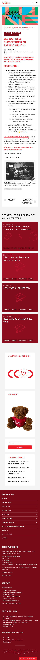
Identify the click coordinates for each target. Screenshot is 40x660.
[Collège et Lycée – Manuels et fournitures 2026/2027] (20, 236)
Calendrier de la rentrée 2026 (18, 468)
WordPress (32, 652)
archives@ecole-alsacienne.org (11, 596)
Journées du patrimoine (13, 189)
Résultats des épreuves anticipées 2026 (16, 259)
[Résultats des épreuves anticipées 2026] (20, 267)
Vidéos (4, 538)
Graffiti (5, 530)
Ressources (6, 514)
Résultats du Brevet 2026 (16, 288)
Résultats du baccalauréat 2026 (18, 320)
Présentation (6, 510)
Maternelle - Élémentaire (11, 35)
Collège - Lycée (16, 32)
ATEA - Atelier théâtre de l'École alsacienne (15, 622)
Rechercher (20, 447)
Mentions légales (8, 522)
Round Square (7, 642)
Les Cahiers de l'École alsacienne (13, 526)
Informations (6, 502)
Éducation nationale (8, 624)
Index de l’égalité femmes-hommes (13, 640)
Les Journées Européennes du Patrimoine (16, 136)
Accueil (4, 498)
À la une (14, 248)
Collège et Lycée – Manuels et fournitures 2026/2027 (17, 228)
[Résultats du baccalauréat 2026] (20, 328)
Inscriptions (6, 506)
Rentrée (31, 248)
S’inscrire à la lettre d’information (11, 603)
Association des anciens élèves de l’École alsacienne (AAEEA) (20, 620)
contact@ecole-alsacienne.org (11, 600)
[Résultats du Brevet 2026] (20, 298)
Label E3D (6, 638)
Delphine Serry (11, 50)
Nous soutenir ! (7, 518)
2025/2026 (7, 278)
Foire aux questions (7, 572)
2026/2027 (6, 248)
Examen (30, 278)
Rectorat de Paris (8, 626)
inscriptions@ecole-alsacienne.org (12, 592)
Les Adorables (7, 534)
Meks (25, 654)
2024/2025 (7, 32)
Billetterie (24, 132)
